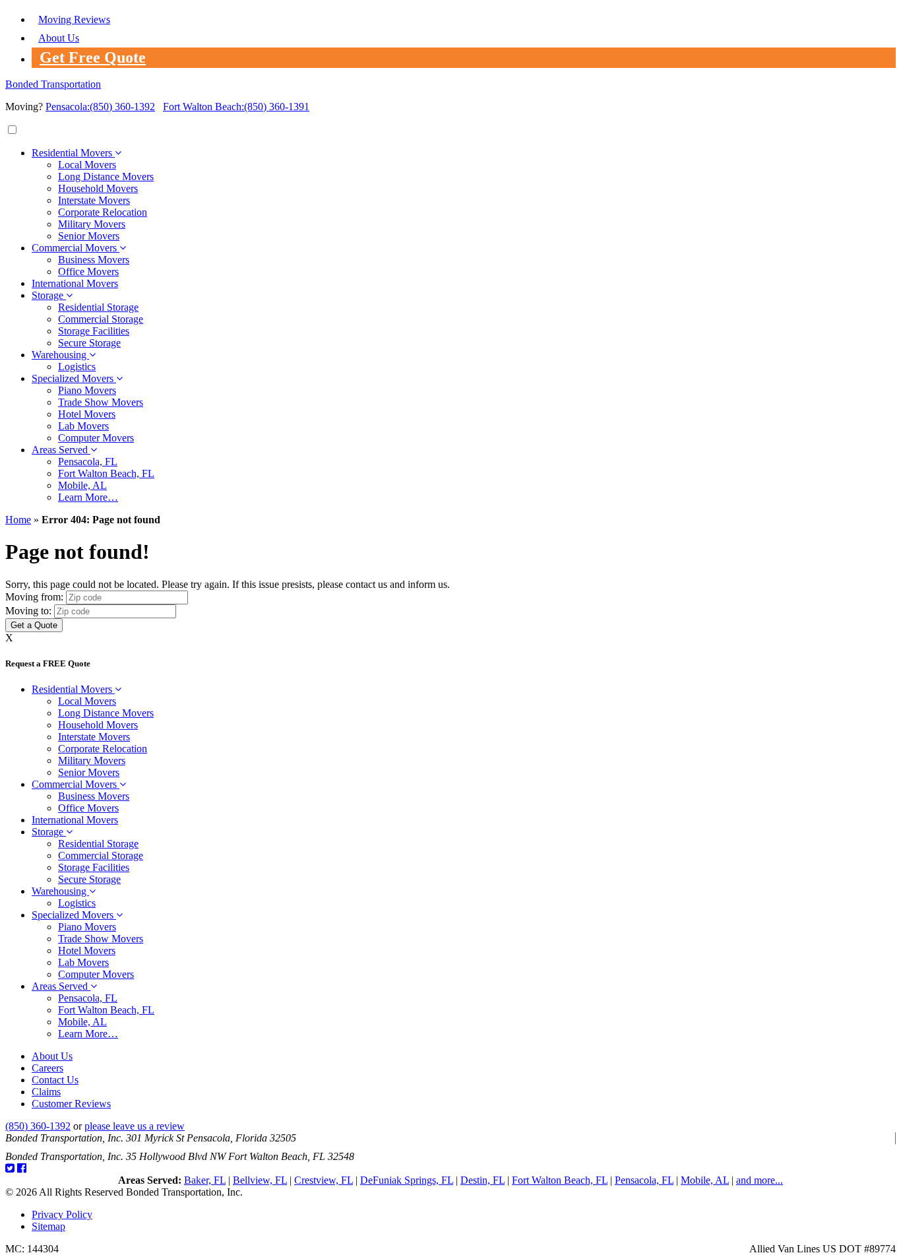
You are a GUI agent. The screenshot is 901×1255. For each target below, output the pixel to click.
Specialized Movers (74, 378)
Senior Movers (88, 235)
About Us (58, 38)
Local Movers (87, 164)
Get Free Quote (93, 57)
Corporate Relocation (102, 212)
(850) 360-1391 (236, 106)
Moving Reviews (74, 19)
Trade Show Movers (100, 402)
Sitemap (48, 1226)
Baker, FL (205, 1180)
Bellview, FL (260, 1180)
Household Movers (98, 188)
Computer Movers (96, 437)
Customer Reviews (71, 1103)
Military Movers (91, 224)
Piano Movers (87, 390)
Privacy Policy (62, 1214)
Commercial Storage (100, 319)
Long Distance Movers (106, 176)
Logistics (77, 366)
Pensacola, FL (87, 461)
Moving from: (34, 596)
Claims (46, 1091)
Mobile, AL (82, 485)
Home (18, 519)
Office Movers (88, 271)
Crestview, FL (323, 1180)
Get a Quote (34, 625)
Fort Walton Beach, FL (106, 473)
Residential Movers (73, 152)
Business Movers (93, 259)
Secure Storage (89, 342)
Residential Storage (98, 307)
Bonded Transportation (53, 84)
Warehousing (60, 354)
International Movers (75, 283)
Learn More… (88, 497)
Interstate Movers (94, 200)
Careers (47, 1068)
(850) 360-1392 (100, 106)
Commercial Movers (75, 247)
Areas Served (61, 449)
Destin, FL (482, 1180)
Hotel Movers (86, 414)
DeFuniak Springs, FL (406, 1180)
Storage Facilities (93, 331)
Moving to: (28, 610)
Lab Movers (83, 426)
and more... (759, 1180)
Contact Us (55, 1079)
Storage (49, 295)
